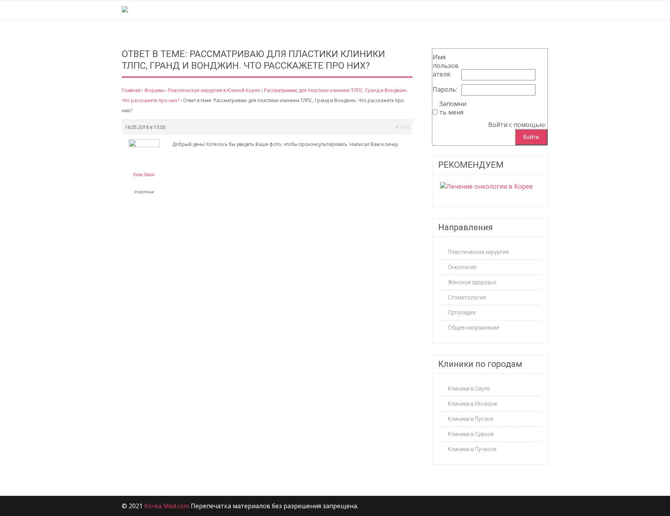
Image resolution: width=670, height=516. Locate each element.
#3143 (402, 127)
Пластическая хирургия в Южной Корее (214, 90)
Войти (531, 137)
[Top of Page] (647, 495)
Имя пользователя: (446, 65)
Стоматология (467, 297)
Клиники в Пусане (470, 419)
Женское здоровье (472, 282)
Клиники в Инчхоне (472, 404)
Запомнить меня (452, 107)
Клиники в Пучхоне (472, 449)
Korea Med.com (166, 506)
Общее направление (473, 328)
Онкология (462, 267)
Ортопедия (461, 312)
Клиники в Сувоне (471, 434)
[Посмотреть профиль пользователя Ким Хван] (144, 145)
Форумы (154, 90)
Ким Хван (144, 174)
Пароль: (445, 89)
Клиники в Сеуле (469, 389)
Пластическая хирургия (478, 252)
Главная (131, 90)
